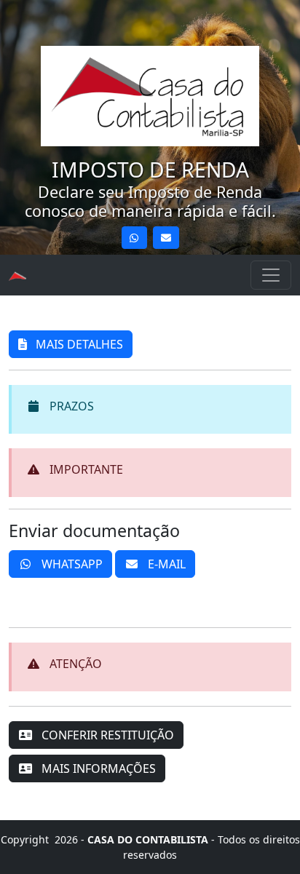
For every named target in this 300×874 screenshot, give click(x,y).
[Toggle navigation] (270, 275)
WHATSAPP (71, 564)
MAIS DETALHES (78, 344)
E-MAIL (165, 564)
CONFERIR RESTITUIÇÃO (106, 735)
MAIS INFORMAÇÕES (97, 768)
